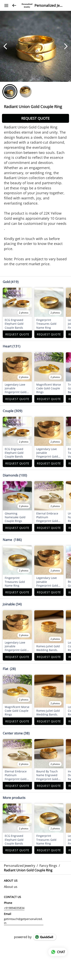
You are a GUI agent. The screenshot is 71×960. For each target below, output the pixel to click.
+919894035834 (14, 908)
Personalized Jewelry (50, 5)
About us (10, 887)
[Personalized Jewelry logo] (27, 5)
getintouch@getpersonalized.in (23, 921)
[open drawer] (6, 5)
